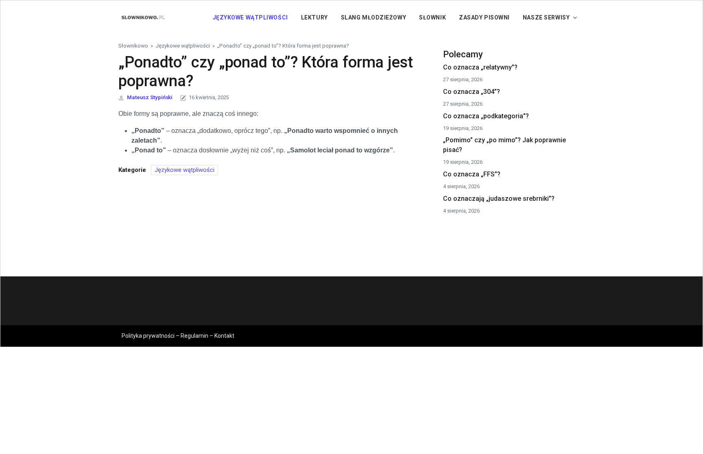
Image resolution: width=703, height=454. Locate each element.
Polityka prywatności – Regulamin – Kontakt (178, 335)
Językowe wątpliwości (250, 17)
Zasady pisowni (484, 17)
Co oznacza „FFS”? (471, 174)
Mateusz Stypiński (149, 97)
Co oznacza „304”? (471, 92)
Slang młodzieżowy (373, 17)
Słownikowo (133, 45)
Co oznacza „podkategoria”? (486, 116)
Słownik (432, 17)
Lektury (314, 17)
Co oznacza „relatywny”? (480, 67)
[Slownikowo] (142, 17)
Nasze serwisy (546, 17)
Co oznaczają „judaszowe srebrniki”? (499, 198)
